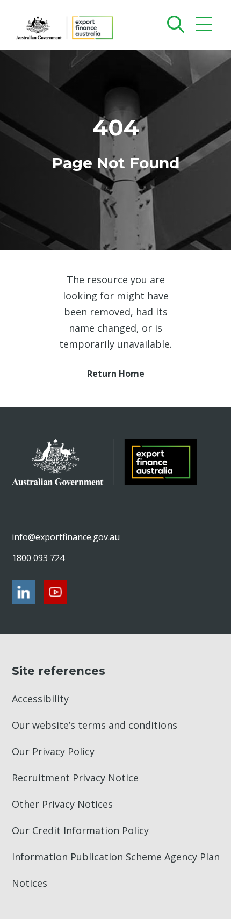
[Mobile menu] (205, 26)
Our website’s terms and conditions (94, 725)
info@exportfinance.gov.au (65, 537)
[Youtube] (55, 592)
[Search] (173, 24)
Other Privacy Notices (62, 804)
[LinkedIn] (23, 592)
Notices (29, 883)
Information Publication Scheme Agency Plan (116, 856)
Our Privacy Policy (53, 751)
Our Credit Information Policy (80, 830)
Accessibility (40, 698)
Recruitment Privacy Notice (75, 777)
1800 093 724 (38, 558)
